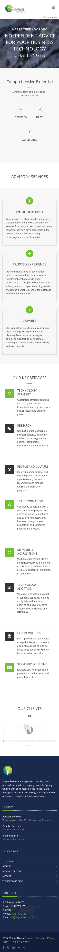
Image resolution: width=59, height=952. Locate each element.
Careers (6, 866)
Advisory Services (11, 816)
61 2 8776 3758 (18, 913)
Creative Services (11, 826)
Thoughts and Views (12, 881)
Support (6, 876)
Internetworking (10, 835)
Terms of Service (20, 941)
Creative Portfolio (12, 871)
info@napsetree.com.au (22, 917)
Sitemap (40, 938)
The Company (8, 861)
